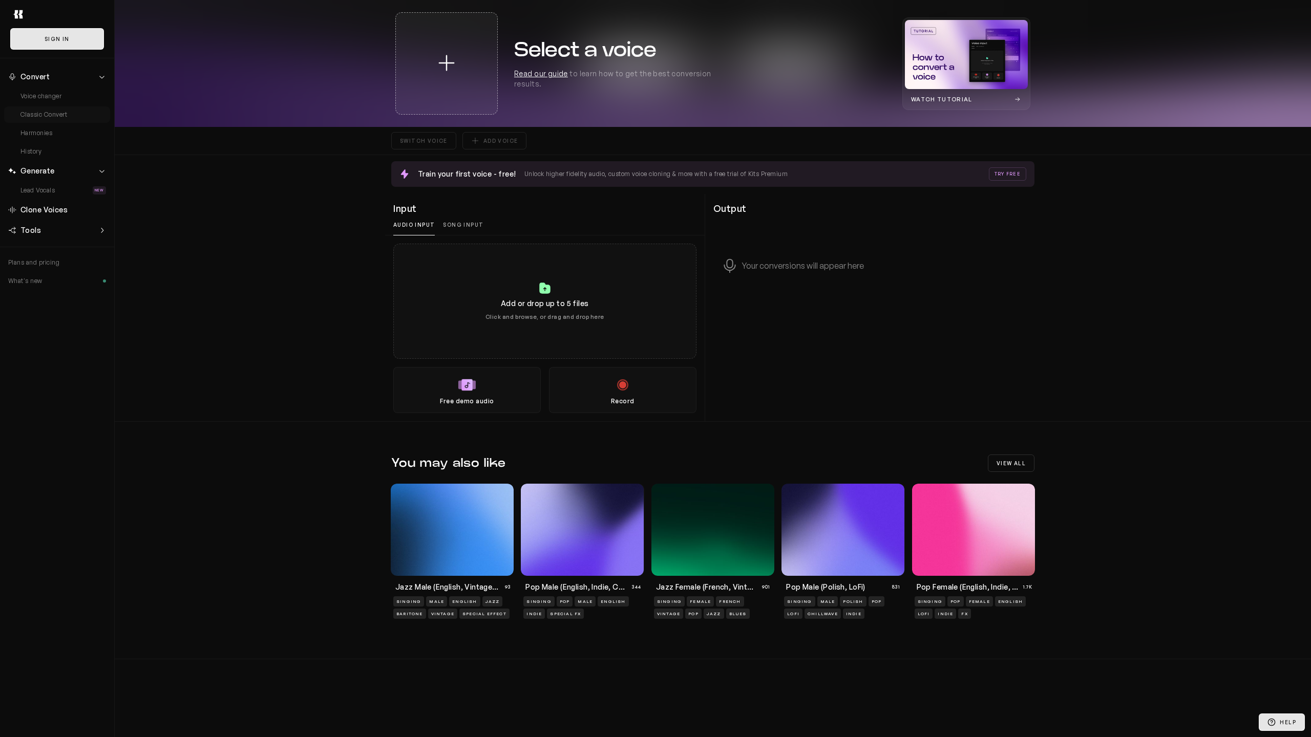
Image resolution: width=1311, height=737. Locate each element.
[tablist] (545, 224)
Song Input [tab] (463, 225)
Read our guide (541, 73)
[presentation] (544, 328)
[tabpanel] (545, 328)
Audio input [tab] (414, 225)
